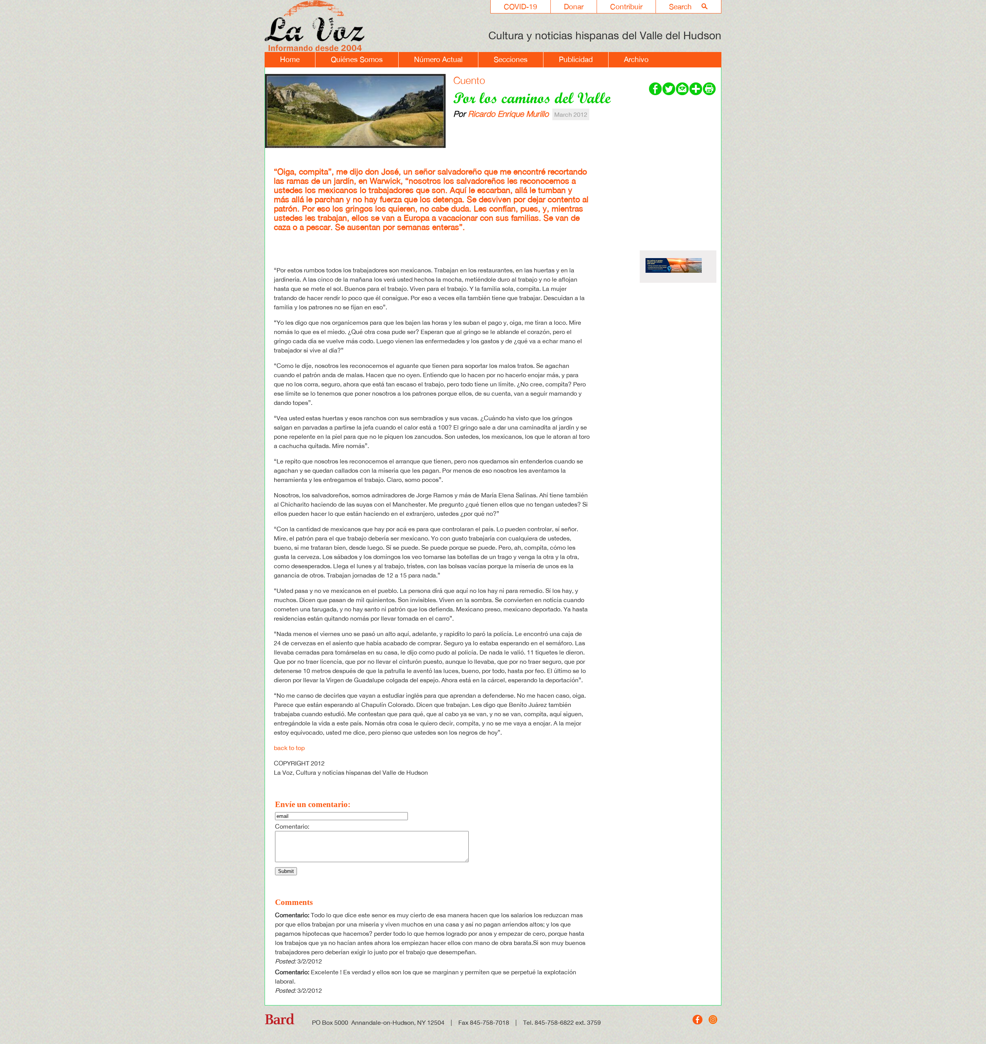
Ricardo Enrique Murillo (508, 114)
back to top (289, 748)
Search (680, 6)
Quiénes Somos (357, 59)
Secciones (511, 59)
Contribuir (626, 6)
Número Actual (438, 59)
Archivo (636, 59)
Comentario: (292, 826)
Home (290, 59)
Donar (574, 6)
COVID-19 (520, 6)
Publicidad (576, 59)
